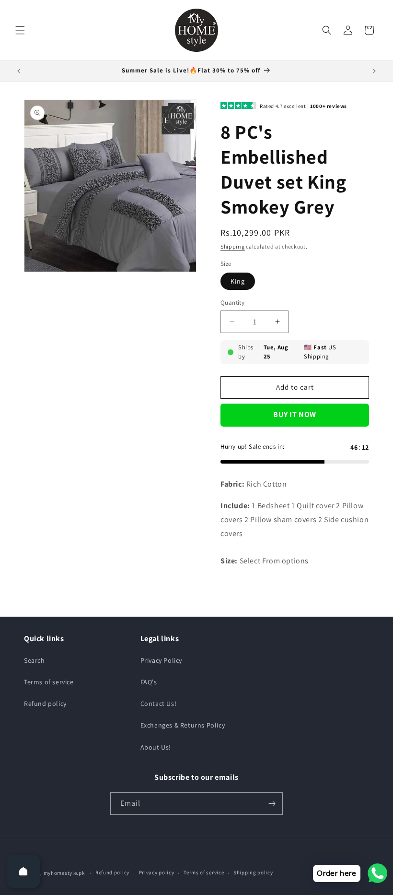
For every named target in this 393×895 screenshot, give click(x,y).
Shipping (232, 246)
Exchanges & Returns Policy (182, 725)
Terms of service (49, 682)
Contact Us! (158, 703)
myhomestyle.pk (64, 873)
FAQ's (148, 682)
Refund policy (45, 703)
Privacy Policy (161, 660)
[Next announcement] (374, 71)
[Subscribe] (271, 803)
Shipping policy (253, 872)
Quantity (232, 302)
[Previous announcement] (18, 71)
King (238, 281)
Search (34, 660)
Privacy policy (156, 872)
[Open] (23, 871)
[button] (20, 30)
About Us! (155, 747)
